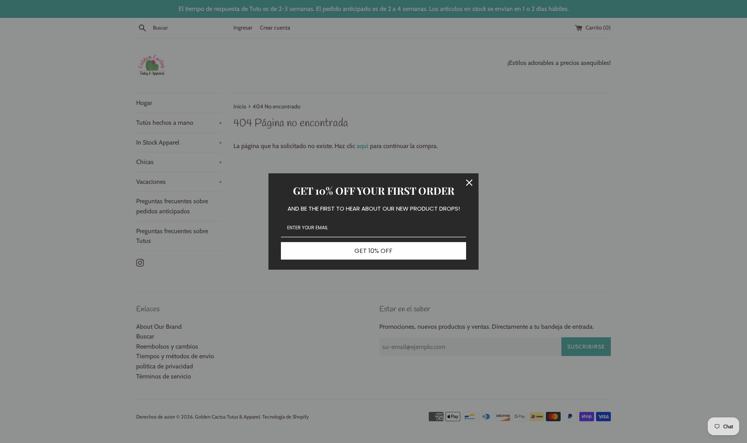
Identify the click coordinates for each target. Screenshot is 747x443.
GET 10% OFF (373, 250)
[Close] (469, 182)
